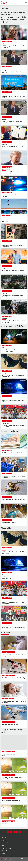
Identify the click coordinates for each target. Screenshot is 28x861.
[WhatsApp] (8, 832)
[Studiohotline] (20, 832)
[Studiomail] (17, 832)
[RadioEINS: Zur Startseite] (12, 2)
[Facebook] (11, 832)
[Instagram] (14, 832)
